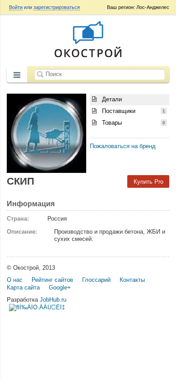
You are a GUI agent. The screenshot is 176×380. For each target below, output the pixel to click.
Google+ (60, 287)
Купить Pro (148, 181)
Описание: (22, 231)
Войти (16, 7)
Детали (111, 99)
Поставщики (132, 111)
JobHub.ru (53, 299)
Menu (17, 75)
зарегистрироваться (56, 7)
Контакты (132, 279)
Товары (132, 122)
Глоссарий (96, 279)
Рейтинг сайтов (52, 279)
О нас (15, 279)
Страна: (18, 218)
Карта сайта (23, 287)
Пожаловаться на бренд (123, 146)
